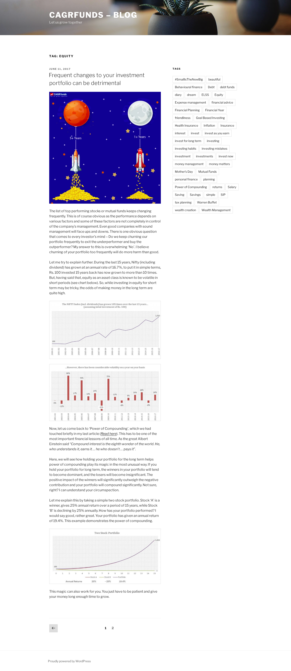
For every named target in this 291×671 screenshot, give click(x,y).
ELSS (205, 94)
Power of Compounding (191, 187)
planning (209, 179)
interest (180, 133)
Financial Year (214, 110)
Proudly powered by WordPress (69, 661)
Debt (211, 87)
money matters (219, 164)
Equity (219, 94)
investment (182, 156)
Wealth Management (216, 210)
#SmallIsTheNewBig (189, 79)
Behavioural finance (188, 87)
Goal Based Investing (210, 118)
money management (189, 164)
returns (217, 187)
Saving (179, 194)
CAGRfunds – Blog (93, 15)
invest (195, 133)
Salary (232, 187)
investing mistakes (214, 148)
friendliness (182, 118)
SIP (223, 194)
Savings (195, 194)
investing (213, 141)
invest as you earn (217, 133)
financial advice (222, 102)
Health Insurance (186, 125)
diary (178, 94)
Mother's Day (184, 171)
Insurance (227, 125)
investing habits (185, 148)
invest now (226, 156)
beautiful (214, 79)
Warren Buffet (207, 202)
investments (204, 156)
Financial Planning (187, 110)
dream (191, 94)
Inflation (209, 125)
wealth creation (185, 210)
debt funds (227, 87)
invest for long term (188, 141)
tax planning (183, 202)
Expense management (190, 102)
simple (210, 194)
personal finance (186, 179)
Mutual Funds (207, 171)
